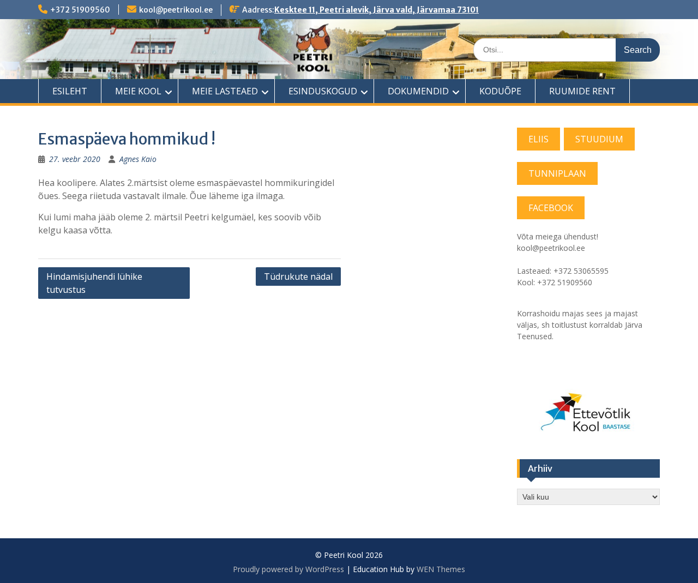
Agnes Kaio (138, 159)
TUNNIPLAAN (557, 173)
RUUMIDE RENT (582, 91)
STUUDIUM (599, 139)
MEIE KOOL (138, 91)
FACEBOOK (550, 208)
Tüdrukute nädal (298, 277)
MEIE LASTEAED (225, 91)
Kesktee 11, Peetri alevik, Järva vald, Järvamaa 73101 (376, 10)
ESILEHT (69, 91)
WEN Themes (441, 569)
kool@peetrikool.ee (176, 10)
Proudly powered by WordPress (288, 569)
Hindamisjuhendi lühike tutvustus (94, 283)
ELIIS (538, 139)
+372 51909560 (80, 10)
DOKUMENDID (418, 91)
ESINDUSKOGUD (322, 91)
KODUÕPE (500, 91)
